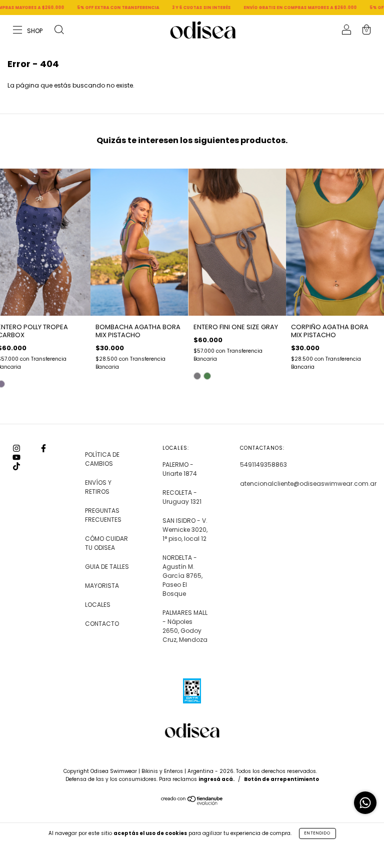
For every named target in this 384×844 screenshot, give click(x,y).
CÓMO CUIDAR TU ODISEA (106, 543)
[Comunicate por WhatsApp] (365, 802)
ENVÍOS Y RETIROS (98, 487)
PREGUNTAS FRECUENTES (103, 515)
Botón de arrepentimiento (281, 779)
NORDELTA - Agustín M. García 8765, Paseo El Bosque (182, 575)
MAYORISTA (102, 585)
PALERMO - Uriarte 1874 (179, 469)
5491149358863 (263, 464)
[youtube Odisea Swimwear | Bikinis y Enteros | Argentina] (17, 457)
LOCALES (97, 604)
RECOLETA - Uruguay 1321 (182, 497)
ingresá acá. (216, 779)
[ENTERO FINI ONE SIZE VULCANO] (207, 376)
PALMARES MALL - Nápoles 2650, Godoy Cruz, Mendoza (185, 626)
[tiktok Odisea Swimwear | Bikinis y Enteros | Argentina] (17, 466)
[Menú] (28, 31)
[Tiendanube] (192, 802)
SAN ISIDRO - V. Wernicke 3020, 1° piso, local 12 (185, 529)
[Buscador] (59, 31)
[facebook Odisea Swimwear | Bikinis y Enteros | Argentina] (43, 448)
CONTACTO (102, 623)
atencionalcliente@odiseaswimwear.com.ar (308, 483)
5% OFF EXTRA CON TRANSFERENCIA (98, 8)
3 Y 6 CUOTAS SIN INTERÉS (182, 8)
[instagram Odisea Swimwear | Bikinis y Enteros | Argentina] (17, 448)
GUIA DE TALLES (107, 566)
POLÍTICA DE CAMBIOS (102, 459)
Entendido (317, 833)
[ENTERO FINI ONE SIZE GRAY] (197, 376)
